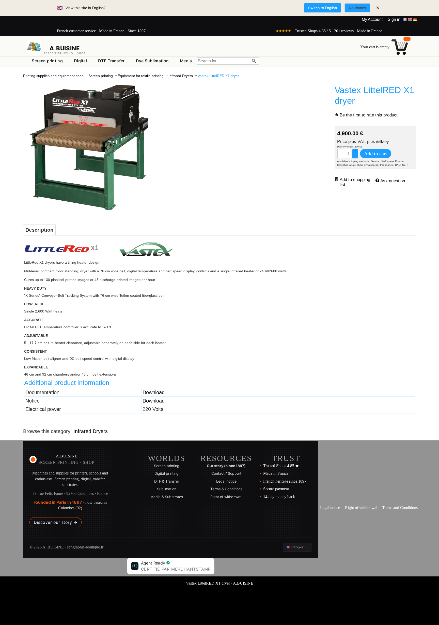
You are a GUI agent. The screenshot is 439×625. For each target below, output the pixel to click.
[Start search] (254, 61)
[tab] (39, 230)
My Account (372, 19)
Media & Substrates (166, 497)
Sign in (394, 19)
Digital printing (166, 473)
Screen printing (47, 60)
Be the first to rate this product (369, 115)
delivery (382, 142)
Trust (286, 458)
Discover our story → (55, 522)
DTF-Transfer (111, 60)
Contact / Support (226, 473)
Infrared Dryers (90, 431)
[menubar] (111, 61)
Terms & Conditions (226, 489)
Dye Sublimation (152, 60)
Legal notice (226, 481)
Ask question (392, 180)
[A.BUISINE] (34, 47)
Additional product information (66, 382)
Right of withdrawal (226, 497)
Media (186, 60)
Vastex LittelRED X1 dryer (374, 95)
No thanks (357, 8)
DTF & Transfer (166, 481)
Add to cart (375, 153)
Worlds (166, 458)
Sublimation (166, 489)
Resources (226, 458)
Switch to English (322, 8)
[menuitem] (47, 61)
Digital (80, 60)
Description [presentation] (39, 230)
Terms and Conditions (400, 507)
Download (154, 392)
